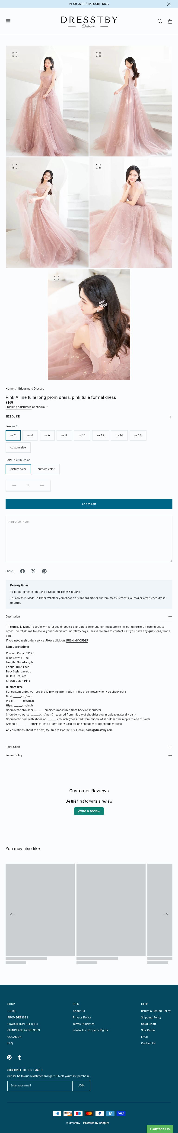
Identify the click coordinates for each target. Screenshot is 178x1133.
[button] (10, 21)
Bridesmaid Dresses (31, 388)
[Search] (160, 21)
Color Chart (13, 747)
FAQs (144, 1036)
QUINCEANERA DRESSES (23, 1030)
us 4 (30, 435)
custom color (46, 469)
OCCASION (14, 1036)
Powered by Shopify (96, 1123)
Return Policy (14, 755)
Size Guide (148, 1030)
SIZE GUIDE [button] (13, 416)
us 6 (47, 435)
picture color (18, 469)
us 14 (119, 435)
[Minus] (14, 485)
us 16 (138, 435)
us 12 (100, 435)
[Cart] (170, 21)
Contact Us (148, 1043)
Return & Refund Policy (156, 1011)
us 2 (13, 435)
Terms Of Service (83, 1024)
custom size (18, 447)
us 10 (82, 435)
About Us (79, 1011)
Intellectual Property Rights (90, 1030)
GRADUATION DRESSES (22, 1024)
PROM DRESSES (17, 1017)
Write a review (89, 811)
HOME (11, 1011)
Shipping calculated (19, 407)
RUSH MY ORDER (77, 640)
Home (9, 388)
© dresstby (73, 1123)
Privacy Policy (82, 1017)
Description (13, 616)
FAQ (10, 1043)
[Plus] (42, 485)
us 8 (64, 435)
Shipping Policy (151, 1017)
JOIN (81, 1085)
